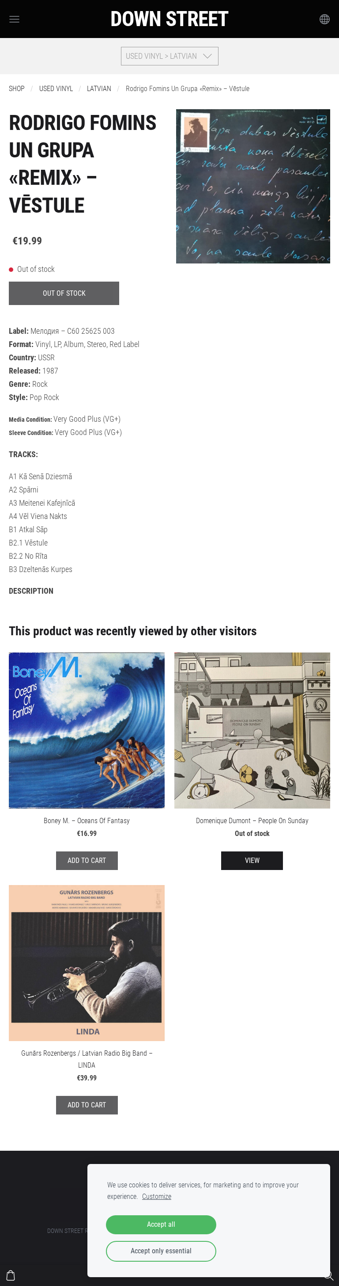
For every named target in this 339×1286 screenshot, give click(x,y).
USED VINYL (56, 88)
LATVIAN (99, 88)
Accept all (161, 1224)
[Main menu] (14, 19)
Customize (156, 1196)
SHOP (17, 88)
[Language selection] (325, 19)
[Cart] (10, 1275)
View (252, 860)
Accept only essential (161, 1251)
